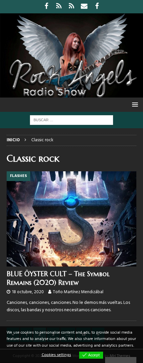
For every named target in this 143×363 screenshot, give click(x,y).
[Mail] (84, 6)
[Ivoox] (59, 6)
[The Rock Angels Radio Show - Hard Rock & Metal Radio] (71, 94)
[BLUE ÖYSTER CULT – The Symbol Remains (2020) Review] (71, 218)
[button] (133, 104)
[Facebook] (46, 6)
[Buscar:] (71, 120)
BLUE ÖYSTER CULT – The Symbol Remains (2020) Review (58, 278)
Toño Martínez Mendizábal (78, 292)
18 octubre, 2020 (28, 292)
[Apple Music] (71, 6)
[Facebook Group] (97, 6)
